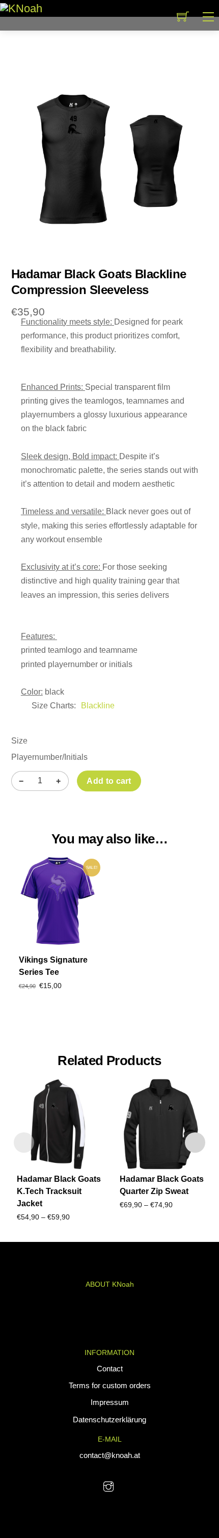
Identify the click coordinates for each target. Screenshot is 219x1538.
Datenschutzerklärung (109, 1419)
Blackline (98, 705)
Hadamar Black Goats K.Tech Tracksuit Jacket (59, 1191)
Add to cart (109, 781)
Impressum (110, 1402)
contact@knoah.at (109, 1455)
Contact (110, 1368)
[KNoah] (21, 8)
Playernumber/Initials (49, 757)
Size (19, 740)
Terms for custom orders (110, 1385)
